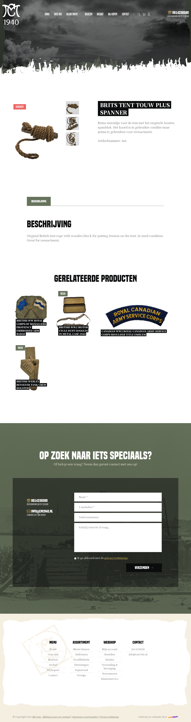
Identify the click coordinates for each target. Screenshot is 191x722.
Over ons (58, 14)
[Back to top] (185, 716)
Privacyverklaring (109, 716)
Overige (81, 675)
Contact (125, 14)
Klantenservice (109, 678)
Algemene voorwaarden (85, 716)
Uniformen (81, 654)
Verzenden (142, 567)
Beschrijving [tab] (38, 201)
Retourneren (109, 673)
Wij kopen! (112, 14)
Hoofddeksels (81, 659)
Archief (100, 14)
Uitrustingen (81, 665)
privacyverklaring (116, 558)
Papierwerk (81, 670)
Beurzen (88, 14)
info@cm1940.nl (138, 654)
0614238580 (138, 649)
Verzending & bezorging (110, 666)
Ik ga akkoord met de (102, 558)
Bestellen (109, 654)
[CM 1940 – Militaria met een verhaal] (11, 14)
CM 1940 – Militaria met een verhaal (51, 716)
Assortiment (72, 14)
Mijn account (109, 649)
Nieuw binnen (81, 649)
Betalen (109, 659)
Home (47, 14)
